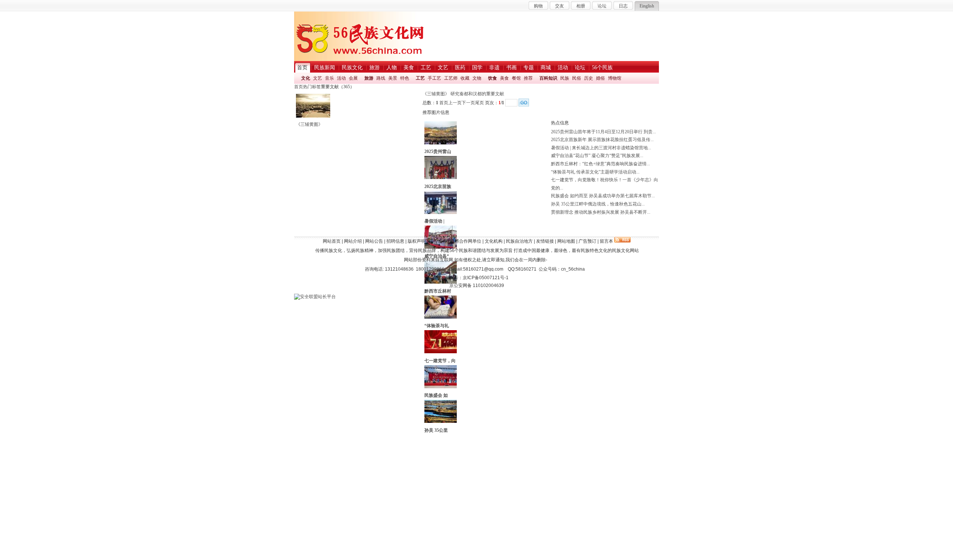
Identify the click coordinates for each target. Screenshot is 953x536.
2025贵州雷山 (437, 151)
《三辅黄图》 (309, 124)
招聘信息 (395, 241)
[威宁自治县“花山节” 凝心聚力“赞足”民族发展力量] (440, 247)
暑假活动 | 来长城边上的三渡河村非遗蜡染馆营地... (601, 147)
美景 (392, 78)
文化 (305, 78)
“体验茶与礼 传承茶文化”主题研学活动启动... (595, 172)
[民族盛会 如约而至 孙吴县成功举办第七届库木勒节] (440, 386)
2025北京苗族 (437, 186)
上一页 (455, 102)
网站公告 (374, 241)
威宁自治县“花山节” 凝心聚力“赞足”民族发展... (597, 155)
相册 (580, 6)
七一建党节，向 (440, 360)
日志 (623, 6)
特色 (404, 78)
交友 (559, 6)
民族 (564, 78)
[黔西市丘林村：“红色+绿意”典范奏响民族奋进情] (440, 282)
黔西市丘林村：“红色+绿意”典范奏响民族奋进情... (600, 163)
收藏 (464, 78)
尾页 (479, 102)
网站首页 (332, 241)
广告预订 (587, 241)
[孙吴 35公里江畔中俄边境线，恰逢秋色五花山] (440, 421)
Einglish (647, 6)
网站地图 (566, 241)
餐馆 (516, 78)
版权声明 (416, 241)
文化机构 (494, 241)
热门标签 (312, 86)
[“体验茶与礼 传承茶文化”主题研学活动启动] (440, 317)
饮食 (492, 78)
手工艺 (434, 78)
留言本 (606, 241)
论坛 (601, 6)
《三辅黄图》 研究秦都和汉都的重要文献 (463, 93)
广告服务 (438, 241)
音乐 (329, 78)
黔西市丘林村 (437, 291)
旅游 (368, 78)
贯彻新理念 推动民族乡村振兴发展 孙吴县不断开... (600, 212)
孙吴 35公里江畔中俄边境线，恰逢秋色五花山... (598, 204)
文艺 (317, 78)
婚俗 (600, 78)
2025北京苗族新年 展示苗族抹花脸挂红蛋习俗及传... (602, 139)
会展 (353, 78)
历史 (588, 78)
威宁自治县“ (436, 256)
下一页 (468, 102)
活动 (341, 78)
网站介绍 (353, 241)
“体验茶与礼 (436, 325)
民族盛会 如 (436, 395)
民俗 (576, 78)
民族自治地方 (519, 241)
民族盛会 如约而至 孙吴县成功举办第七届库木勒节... (603, 195)
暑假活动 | (434, 221)
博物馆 (614, 78)
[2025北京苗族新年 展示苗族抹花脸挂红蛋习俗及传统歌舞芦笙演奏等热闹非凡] (440, 177)
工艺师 (451, 78)
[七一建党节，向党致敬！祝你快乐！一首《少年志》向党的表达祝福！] (440, 351)
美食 (504, 78)
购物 (538, 6)
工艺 (420, 78)
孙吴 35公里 (436, 430)
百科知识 (548, 78)
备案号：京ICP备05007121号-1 (477, 277)
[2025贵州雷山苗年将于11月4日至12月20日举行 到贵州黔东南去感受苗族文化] (440, 143)
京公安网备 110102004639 (476, 285)
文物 (476, 78)
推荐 (528, 78)
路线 (380, 78)
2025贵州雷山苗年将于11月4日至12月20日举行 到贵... (603, 131)
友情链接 (545, 241)
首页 (298, 86)
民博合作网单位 (465, 241)
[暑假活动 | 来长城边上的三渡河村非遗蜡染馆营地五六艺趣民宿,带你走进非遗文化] (440, 212)
